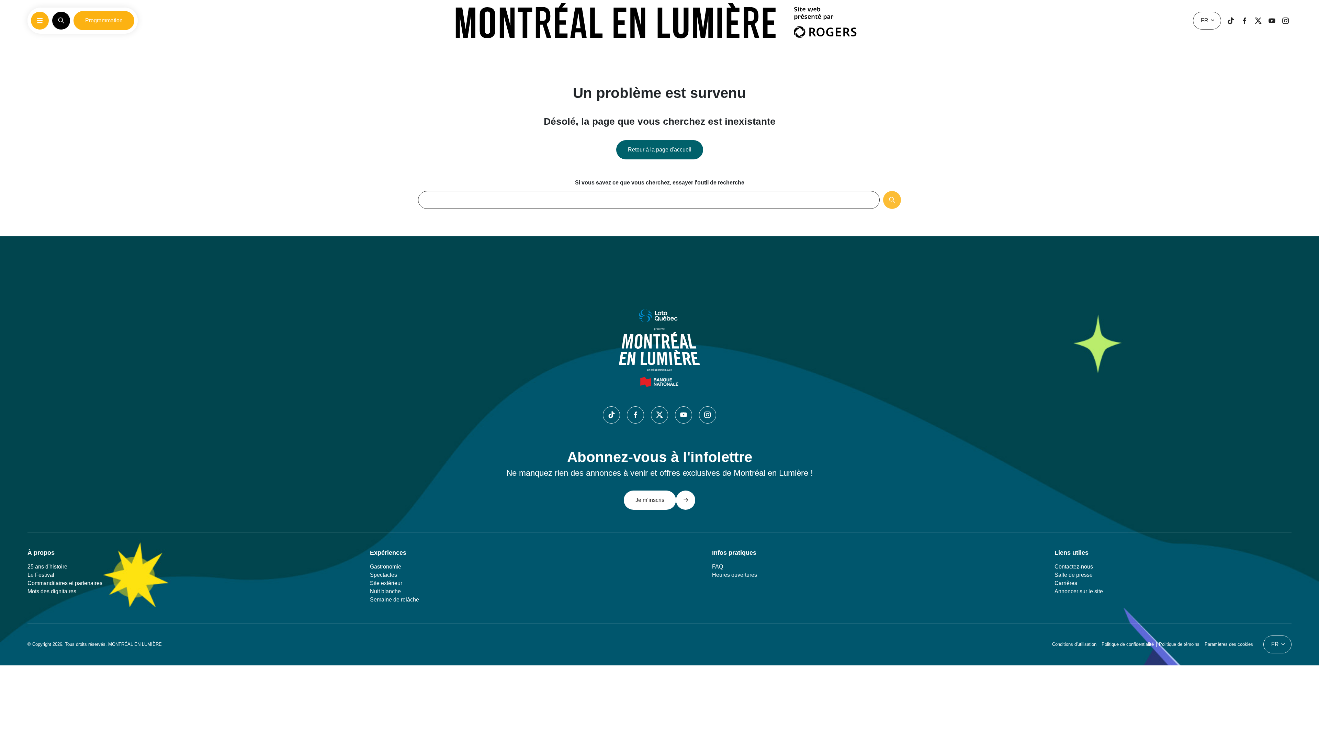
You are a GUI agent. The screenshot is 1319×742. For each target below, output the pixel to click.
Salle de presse (1074, 575)
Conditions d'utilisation (1074, 644)
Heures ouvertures (734, 575)
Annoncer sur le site (1079, 591)
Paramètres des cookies (1229, 644)
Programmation (104, 20)
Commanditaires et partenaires (64, 583)
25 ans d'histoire (47, 567)
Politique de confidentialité (1128, 644)
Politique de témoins (1179, 644)
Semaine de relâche (394, 600)
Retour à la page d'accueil (659, 150)
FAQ (717, 567)
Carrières (1066, 583)
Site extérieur (386, 583)
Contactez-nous (1074, 567)
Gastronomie (385, 567)
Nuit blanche (385, 591)
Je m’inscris (649, 500)
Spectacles (383, 575)
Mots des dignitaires (51, 591)
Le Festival (40, 575)
